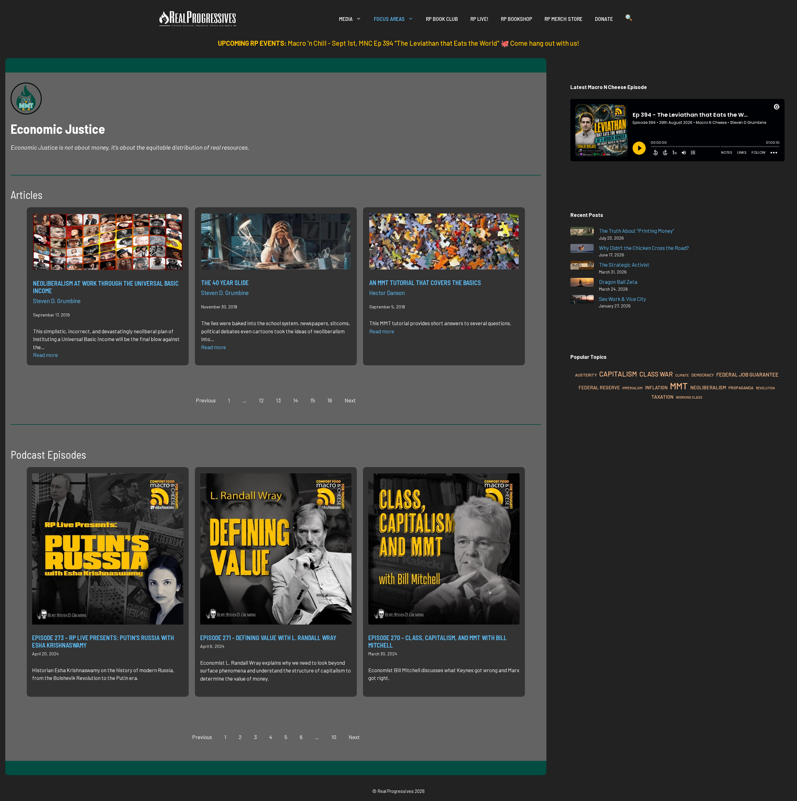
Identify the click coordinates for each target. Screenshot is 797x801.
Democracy (702, 374)
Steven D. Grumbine (57, 300)
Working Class (689, 397)
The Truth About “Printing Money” (636, 230)
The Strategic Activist (624, 264)
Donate (604, 18)
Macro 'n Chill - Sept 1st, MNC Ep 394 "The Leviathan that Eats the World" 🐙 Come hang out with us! (433, 43)
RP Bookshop (516, 18)
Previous (206, 400)
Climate (682, 375)
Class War (656, 374)
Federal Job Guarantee (747, 374)
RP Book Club (442, 18)
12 (261, 400)
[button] (628, 18)
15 (312, 400)
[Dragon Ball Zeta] (582, 283)
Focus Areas (389, 18)
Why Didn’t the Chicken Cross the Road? (644, 248)
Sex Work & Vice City (622, 299)
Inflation (656, 387)
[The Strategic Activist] (582, 266)
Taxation (662, 397)
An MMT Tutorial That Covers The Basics (425, 282)
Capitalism (618, 374)
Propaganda (741, 387)
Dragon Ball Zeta (618, 282)
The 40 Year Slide (225, 282)
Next (350, 400)
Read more (45, 355)
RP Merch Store (563, 18)
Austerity (586, 374)
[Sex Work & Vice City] (582, 300)
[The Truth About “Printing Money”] (582, 232)
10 (334, 737)
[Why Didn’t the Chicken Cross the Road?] (582, 249)
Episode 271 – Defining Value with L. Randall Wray (268, 637)
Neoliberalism (708, 387)
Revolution (765, 388)
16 (330, 400)
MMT (679, 385)
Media (346, 18)
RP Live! (479, 18)
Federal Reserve (599, 387)
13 (278, 400)
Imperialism (632, 388)
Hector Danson (387, 292)
